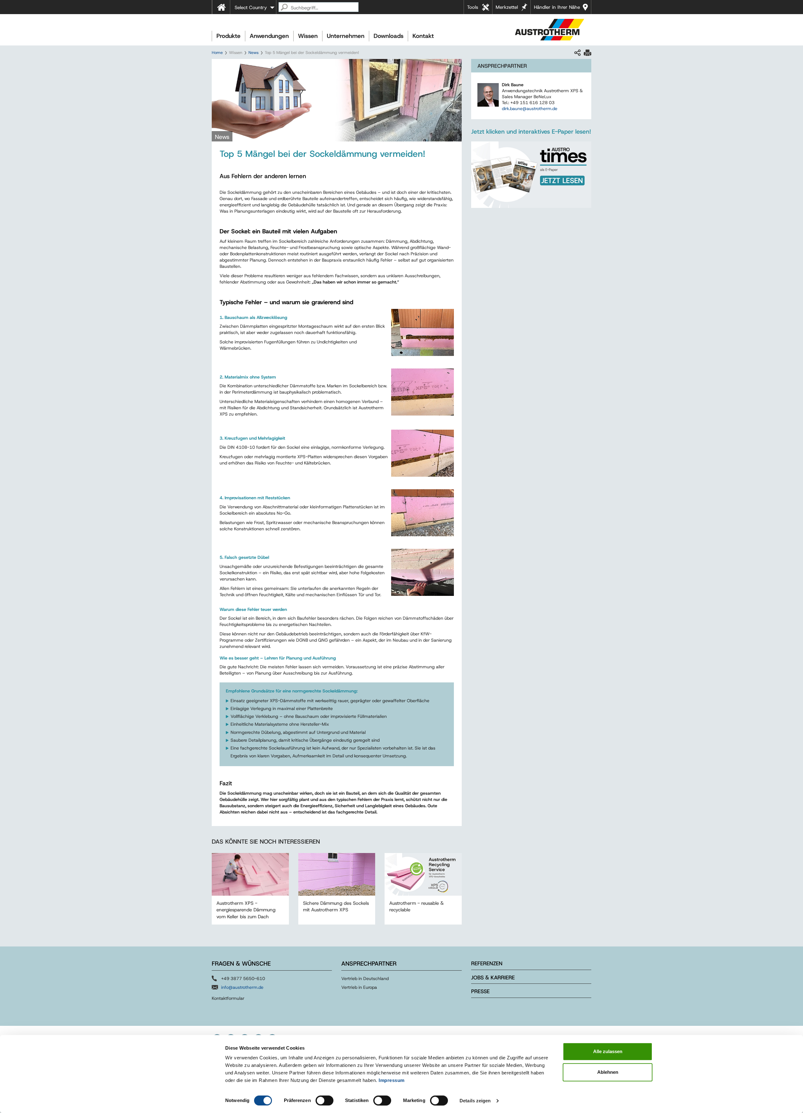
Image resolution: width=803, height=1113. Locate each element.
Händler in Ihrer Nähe (557, 7)
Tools (472, 7)
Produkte (228, 36)
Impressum (392, 1080)
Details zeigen (475, 1100)
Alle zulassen (607, 1051)
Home (217, 52)
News (253, 52)
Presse (480, 991)
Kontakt (423, 36)
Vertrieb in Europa (359, 987)
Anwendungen (269, 36)
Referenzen (487, 963)
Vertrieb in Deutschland (365, 978)
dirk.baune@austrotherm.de (529, 108)
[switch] (324, 1100)
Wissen (308, 36)
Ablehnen (607, 1072)
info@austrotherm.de (242, 987)
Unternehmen (345, 36)
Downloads (388, 36)
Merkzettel (507, 7)
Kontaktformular (228, 998)
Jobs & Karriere (493, 977)
